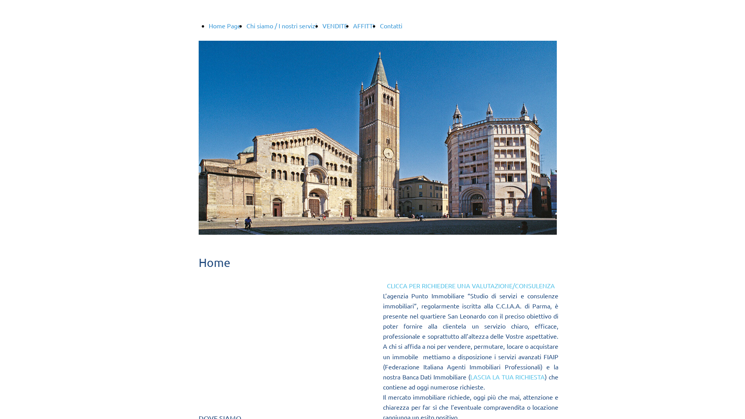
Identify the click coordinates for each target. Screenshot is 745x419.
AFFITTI (363, 25)
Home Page (225, 25)
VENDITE (335, 25)
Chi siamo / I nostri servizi (281, 25)
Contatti (391, 25)
